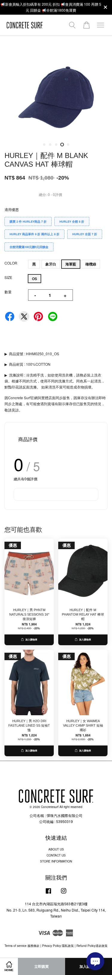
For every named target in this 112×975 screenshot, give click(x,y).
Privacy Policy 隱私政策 (58, 945)
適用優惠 (11, 209)
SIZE (8, 277)
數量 (8, 291)
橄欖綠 (90, 264)
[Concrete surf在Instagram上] (63, 894)
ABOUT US (56, 849)
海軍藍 (70, 264)
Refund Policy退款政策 (92, 945)
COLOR (10, 262)
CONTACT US (56, 855)
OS (34, 278)
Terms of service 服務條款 (21, 945)
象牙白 (50, 264)
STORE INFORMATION (56, 861)
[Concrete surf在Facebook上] (48, 894)
